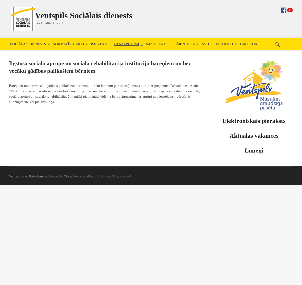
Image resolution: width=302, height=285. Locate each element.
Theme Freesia (72, 176)
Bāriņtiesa (184, 44)
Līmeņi (254, 150)
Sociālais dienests (28, 44)
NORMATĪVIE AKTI (68, 44)
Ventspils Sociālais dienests (83, 15)
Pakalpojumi (126, 44)
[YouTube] (290, 10)
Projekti (224, 44)
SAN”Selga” (157, 44)
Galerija (248, 44)
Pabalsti (99, 44)
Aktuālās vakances (254, 135)
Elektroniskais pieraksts (253, 120)
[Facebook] (284, 9)
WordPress (89, 176)
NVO (205, 44)
